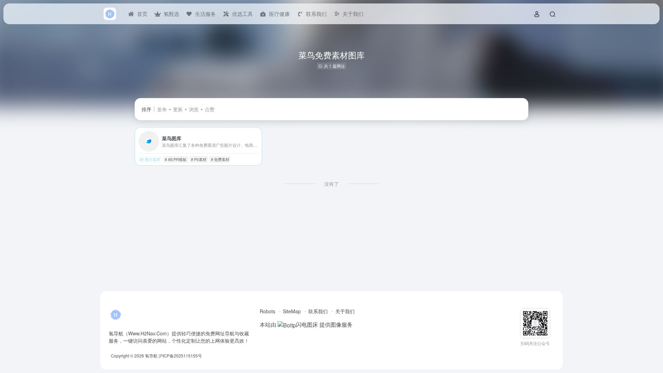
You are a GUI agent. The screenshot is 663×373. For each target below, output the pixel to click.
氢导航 (151, 355)
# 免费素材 (220, 159)
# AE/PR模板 (175, 159)
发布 (162, 109)
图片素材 (152, 159)
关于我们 (345, 311)
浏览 (194, 109)
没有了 (331, 183)
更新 (178, 109)
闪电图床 (307, 324)
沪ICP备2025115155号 (180, 355)
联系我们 (318, 311)
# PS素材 (198, 159)
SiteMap (292, 311)
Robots (267, 311)
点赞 (209, 109)
